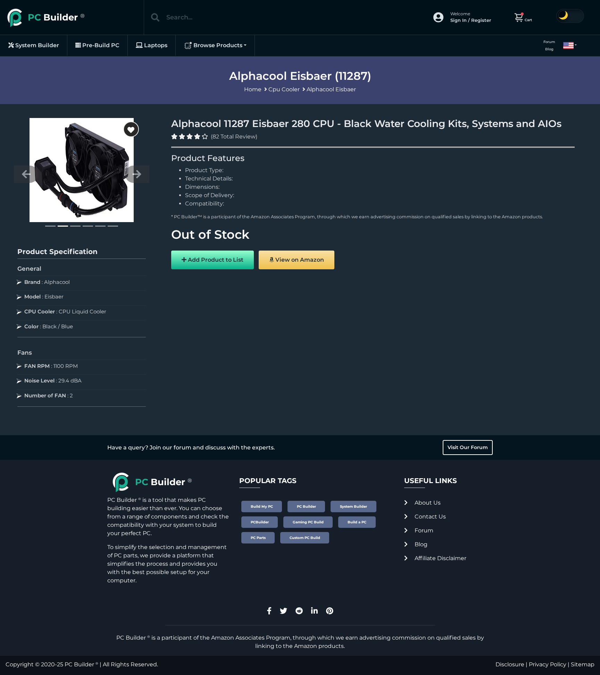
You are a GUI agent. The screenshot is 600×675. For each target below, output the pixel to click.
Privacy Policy (547, 664)
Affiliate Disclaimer (439, 558)
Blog (549, 49)
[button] (567, 45)
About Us (427, 502)
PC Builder (79, 664)
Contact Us (429, 516)
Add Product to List (214, 259)
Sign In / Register (470, 20)
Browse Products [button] (217, 45)
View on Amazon (299, 259)
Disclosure (509, 664)
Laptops (155, 45)
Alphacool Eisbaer (331, 89)
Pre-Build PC (100, 45)
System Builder (36, 45)
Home (252, 89)
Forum (549, 42)
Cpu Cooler (284, 89)
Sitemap (582, 664)
